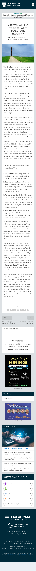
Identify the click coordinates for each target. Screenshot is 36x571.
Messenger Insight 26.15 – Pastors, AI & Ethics (16, 448)
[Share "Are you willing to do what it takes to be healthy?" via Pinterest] (18, 309)
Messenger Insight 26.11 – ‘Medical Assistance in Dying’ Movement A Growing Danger (16, 469)
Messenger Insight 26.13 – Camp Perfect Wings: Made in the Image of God (18, 458)
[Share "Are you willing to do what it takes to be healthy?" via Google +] (14, 309)
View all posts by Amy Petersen (18, 349)
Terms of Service (24, 554)
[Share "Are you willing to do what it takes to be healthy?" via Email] (24, 309)
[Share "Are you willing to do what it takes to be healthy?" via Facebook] (8, 309)
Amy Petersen (18, 37)
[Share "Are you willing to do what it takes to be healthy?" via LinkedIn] (21, 309)
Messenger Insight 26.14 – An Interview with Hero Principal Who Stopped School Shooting (17, 453)
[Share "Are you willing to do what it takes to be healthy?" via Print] (28, 309)
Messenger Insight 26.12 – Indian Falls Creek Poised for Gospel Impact (17, 464)
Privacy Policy (28, 551)
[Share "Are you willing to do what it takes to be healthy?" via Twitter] (11, 309)
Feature (15, 40)
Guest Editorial (23, 40)
